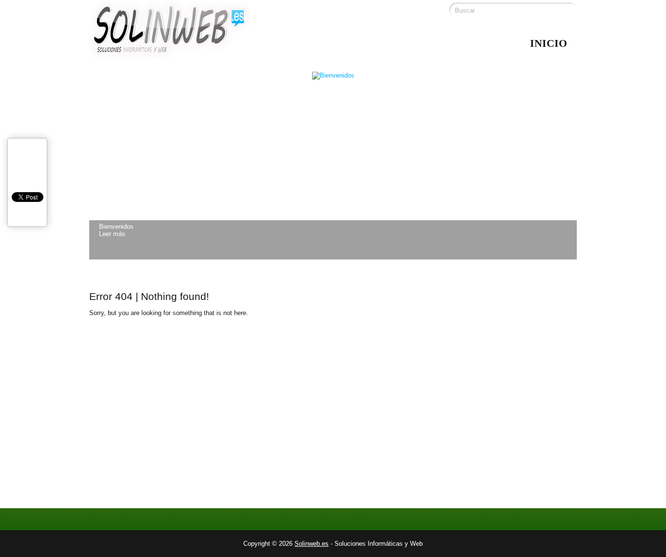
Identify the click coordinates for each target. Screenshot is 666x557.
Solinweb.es (311, 543)
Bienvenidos (116, 226)
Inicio (548, 43)
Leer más (112, 234)
